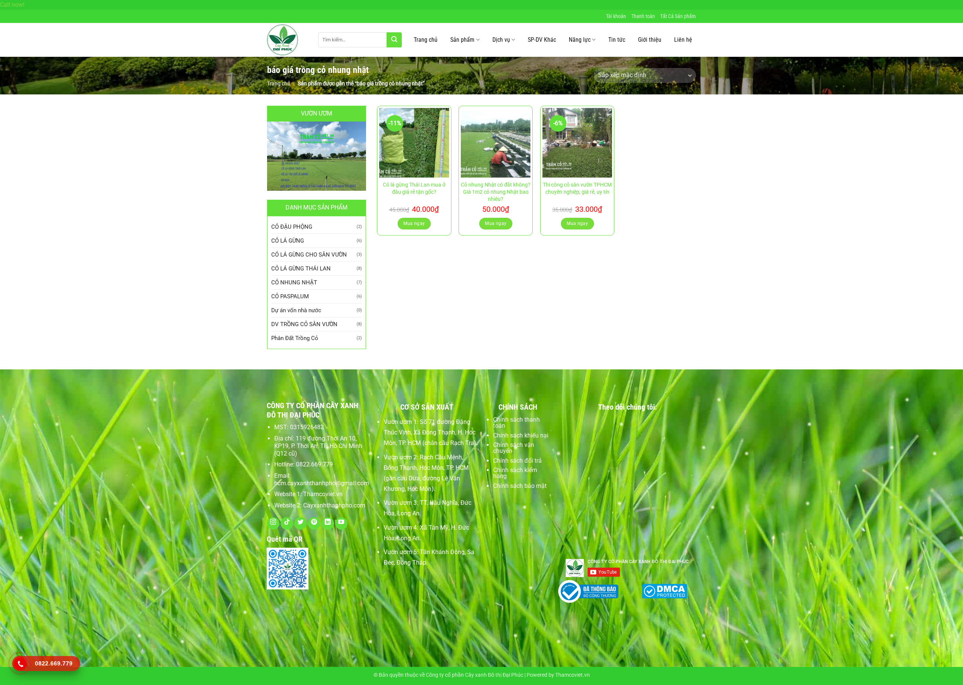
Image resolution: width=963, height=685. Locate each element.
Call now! (12, 4)
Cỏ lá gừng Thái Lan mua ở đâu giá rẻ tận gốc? (414, 188)
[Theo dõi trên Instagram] (273, 523)
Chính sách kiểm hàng (515, 473)
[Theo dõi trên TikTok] (287, 523)
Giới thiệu (649, 39)
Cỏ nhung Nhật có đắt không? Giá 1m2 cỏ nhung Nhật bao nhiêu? (495, 192)
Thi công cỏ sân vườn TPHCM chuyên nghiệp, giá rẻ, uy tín (577, 188)
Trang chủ (425, 39)
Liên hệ (683, 39)
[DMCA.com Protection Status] (664, 590)
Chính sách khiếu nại (520, 435)
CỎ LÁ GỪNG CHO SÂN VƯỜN (309, 254)
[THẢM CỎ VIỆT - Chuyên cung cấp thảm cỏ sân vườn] (287, 40)
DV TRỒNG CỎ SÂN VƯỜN (304, 324)
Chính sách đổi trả (517, 460)
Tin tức (616, 39)
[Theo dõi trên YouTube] (341, 523)
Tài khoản (616, 16)
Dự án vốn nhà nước (296, 310)
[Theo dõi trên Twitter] (300, 523)
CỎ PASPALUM (290, 296)
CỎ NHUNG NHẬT (294, 282)
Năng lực (580, 39)
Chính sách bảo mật (520, 485)
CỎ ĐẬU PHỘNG (291, 226)
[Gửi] (394, 39)
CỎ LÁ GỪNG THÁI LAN (301, 268)
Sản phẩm (462, 39)
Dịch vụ (501, 39)
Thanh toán (643, 16)
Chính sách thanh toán (516, 422)
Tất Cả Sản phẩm (678, 16)
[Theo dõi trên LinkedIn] (328, 523)
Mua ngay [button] (414, 223)
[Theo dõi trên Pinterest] (314, 523)
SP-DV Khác (542, 39)
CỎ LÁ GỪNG (287, 240)
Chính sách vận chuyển (513, 447)
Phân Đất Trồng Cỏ (294, 338)
